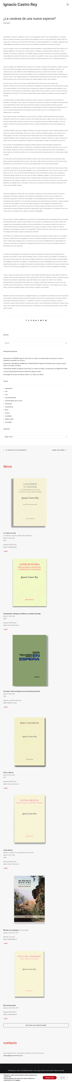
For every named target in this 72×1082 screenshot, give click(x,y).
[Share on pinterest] (33, 320)
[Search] (36, 343)
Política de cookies (59, 1070)
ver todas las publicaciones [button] (36, 1025)
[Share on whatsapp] (38, 320)
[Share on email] (46, 320)
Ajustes (62, 1077)
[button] (67, 4)
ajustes (18, 1080)
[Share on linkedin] (36, 320)
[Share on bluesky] (41, 320)
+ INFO (5, 629)
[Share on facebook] (26, 320)
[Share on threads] (31, 320)
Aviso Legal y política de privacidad (43, 1070)
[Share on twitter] (29, 320)
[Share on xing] (43, 320)
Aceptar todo (49, 1077)
